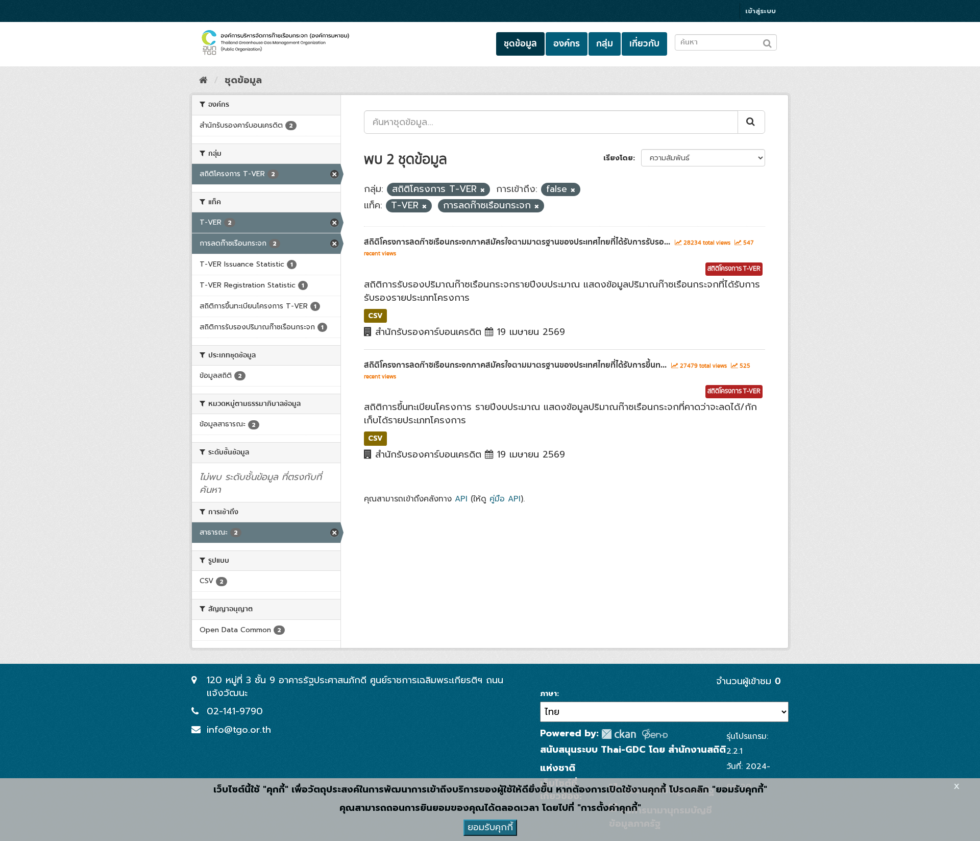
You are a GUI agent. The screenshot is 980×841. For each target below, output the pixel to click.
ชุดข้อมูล (520, 43)
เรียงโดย (618, 158)
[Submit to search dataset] (767, 41)
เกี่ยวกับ (644, 43)
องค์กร (566, 43)
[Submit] (751, 122)
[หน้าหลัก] (203, 80)
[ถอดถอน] (482, 190)
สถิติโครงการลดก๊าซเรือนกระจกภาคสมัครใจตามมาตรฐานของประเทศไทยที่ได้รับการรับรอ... (517, 242)
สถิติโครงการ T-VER (734, 269)
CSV (375, 315)
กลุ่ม (604, 43)
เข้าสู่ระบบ (760, 11)
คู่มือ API (505, 498)
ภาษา (548, 694)
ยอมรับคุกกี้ (490, 827)
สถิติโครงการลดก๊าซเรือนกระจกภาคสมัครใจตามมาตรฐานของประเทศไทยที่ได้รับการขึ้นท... (515, 365)
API (461, 498)
